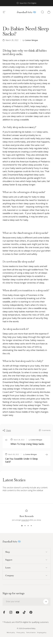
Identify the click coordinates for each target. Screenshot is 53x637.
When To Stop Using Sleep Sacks (27, 443)
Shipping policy (41, 632)
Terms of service (31, 632)
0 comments (46, 430)
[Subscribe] (45, 601)
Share (8, 430)
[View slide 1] (21, 525)
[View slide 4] (31, 525)
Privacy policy (20, 632)
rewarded (25, 520)
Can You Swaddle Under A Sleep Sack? (21, 460)
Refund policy (11, 632)
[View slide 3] (28, 525)
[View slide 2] (24, 525)
